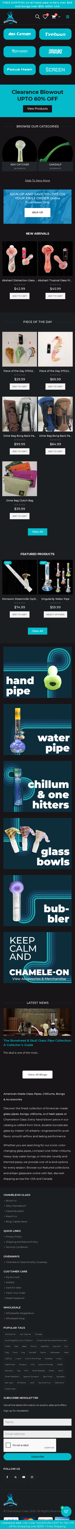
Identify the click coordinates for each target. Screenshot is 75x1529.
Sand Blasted (38, 1370)
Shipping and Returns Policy (22, 1241)
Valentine (59, 1382)
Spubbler (60, 1376)
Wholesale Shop (15, 1318)
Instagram (31, 1477)
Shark (51, 1370)
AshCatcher (10, 1334)
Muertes (48, 1358)
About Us (11, 1200)
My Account (13, 1277)
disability (45, 1346)
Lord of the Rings (33, 1358)
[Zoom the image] (37, 649)
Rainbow (9, 1370)
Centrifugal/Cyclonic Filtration (19, 1340)
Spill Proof (47, 1376)
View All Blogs (37, 1074)
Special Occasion (31, 1376)
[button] (37, 16)
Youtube (23, 1477)
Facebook (7, 1477)
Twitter (15, 1477)
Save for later (13, 1287)
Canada (38, 1334)
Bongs (55, 51)
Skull (60, 1370)
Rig (18, 1370)
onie (33, 1364)
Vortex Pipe (10, 1389)
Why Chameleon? (16, 1205)
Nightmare (10, 1364)
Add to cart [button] (19, 296)
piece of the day (45, 1364)
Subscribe (37, 1456)
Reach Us (11, 1216)
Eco (66, 1346)
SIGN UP (37, 212)
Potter (60, 1364)
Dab (16, 1346)
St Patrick (21, 1382)
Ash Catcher (19, 34)
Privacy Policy (14, 1236)
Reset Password (15, 1298)
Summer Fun (44, 1382)
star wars (9, 1382)
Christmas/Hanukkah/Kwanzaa (52, 1340)
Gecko (43, 1352)
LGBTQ (8, 1358)
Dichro (34, 1346)
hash (66, 1352)
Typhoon (55, 34)
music (59, 1358)
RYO (26, 1370)
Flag (7, 1352)
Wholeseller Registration (20, 1313)
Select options (55, 614)
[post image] (37, 1022)
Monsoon (20, 51)
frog (23, 1352)
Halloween (55, 1352)
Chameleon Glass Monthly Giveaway (26, 1262)
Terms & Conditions (17, 1247)
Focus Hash (19, 69)
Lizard (18, 1358)
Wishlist (10, 1282)
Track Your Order (15, 1292)
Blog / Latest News (16, 1221)
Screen (55, 69)
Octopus (23, 1364)
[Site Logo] (10, 16)
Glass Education (15, 1211)
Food (15, 1352)
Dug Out (57, 1346)
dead (24, 1346)
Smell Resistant (12, 1376)
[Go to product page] (19, 258)
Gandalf (32, 1352)
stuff (32, 1382)
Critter (7, 1346)
